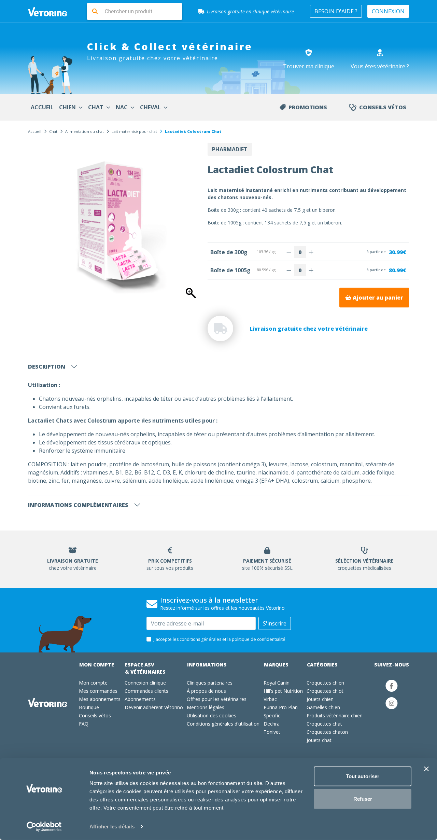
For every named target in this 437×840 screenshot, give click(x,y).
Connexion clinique (145, 682)
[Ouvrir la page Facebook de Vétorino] (391, 686)
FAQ (83, 723)
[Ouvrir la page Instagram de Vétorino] (391, 703)
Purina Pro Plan (281, 707)
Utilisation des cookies (211, 715)
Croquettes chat (324, 723)
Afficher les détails (112, 826)
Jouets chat (319, 740)
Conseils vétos (382, 107)
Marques (276, 664)
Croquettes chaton (327, 732)
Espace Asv (145, 668)
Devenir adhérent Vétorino (154, 707)
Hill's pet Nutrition (283, 691)
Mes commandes (98, 691)
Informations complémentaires (78, 505)
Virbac (270, 699)
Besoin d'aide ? (335, 11)
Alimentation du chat (84, 131)
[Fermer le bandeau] (426, 769)
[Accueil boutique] (52, 11)
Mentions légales (205, 707)
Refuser (362, 798)
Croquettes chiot (325, 691)
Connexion (388, 11)
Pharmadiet (230, 149)
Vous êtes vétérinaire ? (380, 66)
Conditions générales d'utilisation (223, 723)
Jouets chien (320, 699)
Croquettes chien (325, 682)
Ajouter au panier (377, 297)
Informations (207, 664)
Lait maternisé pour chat (134, 131)
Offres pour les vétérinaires (216, 699)
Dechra (272, 723)
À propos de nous (206, 691)
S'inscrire (274, 623)
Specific (272, 715)
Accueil (34, 131)
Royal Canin (277, 682)
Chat (53, 131)
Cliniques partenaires (209, 682)
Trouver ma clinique (308, 66)
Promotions (307, 107)
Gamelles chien (323, 707)
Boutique (89, 707)
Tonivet (272, 732)
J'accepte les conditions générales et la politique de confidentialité (219, 639)
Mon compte (96, 664)
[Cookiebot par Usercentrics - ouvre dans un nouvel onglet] (44, 827)
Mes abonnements (100, 699)
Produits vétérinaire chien (335, 715)
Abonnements (140, 699)
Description (46, 366)
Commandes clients (146, 691)
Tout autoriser (362, 776)
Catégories (322, 664)
